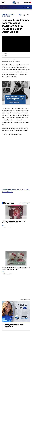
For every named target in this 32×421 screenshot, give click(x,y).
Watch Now (27, 2)
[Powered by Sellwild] (27, 299)
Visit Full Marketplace (24, 203)
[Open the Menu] (2, 2)
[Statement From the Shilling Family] (16, 161)
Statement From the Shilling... (11, 190)
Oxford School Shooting (8, 15)
